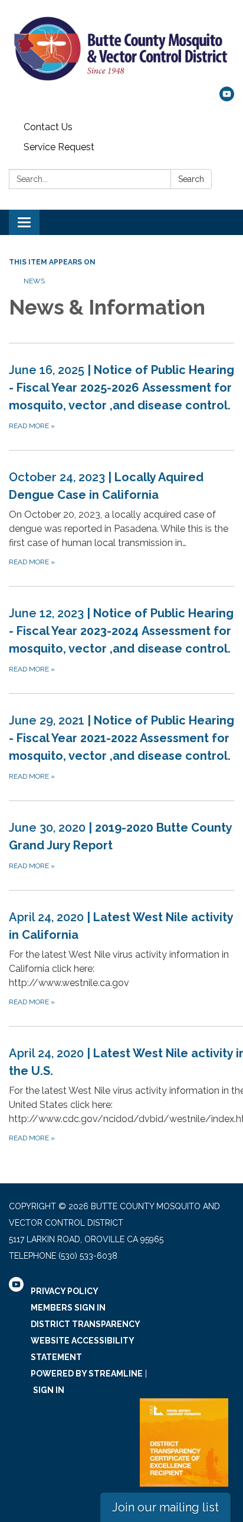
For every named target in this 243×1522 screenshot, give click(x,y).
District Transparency (85, 1324)
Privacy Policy (64, 1291)
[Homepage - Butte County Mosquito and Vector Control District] (121, 49)
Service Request (59, 147)
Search (191, 179)
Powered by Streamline (87, 1373)
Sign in (48, 1390)
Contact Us (48, 127)
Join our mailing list (165, 1507)
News (34, 281)
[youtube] (226, 98)
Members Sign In (68, 1307)
